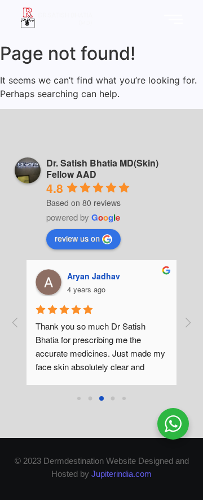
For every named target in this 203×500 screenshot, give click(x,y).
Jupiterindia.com (121, 474)
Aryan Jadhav (93, 276)
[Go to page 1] (90, 399)
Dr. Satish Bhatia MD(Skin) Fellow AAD (102, 168)
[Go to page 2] (101, 398)
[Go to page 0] (79, 398)
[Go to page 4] (124, 398)
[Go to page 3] (113, 399)
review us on (77, 238)
